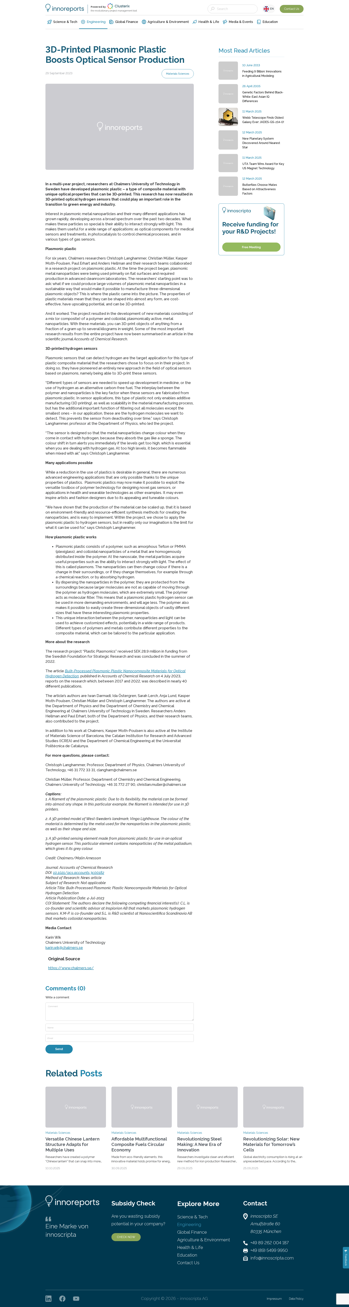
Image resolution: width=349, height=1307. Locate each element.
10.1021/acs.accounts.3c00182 (78, 872)
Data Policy (296, 1298)
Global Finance (192, 1232)
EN (271, 8)
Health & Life (190, 1247)
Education (187, 1255)
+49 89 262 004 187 (269, 1242)
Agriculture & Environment (203, 1239)
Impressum (274, 1298)
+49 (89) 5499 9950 (269, 1250)
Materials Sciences (177, 73)
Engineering (189, 1224)
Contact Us (291, 9)
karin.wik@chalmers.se (64, 947)
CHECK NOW (126, 1237)
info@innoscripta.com (272, 1258)
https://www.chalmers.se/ (71, 968)
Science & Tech (192, 1216)
